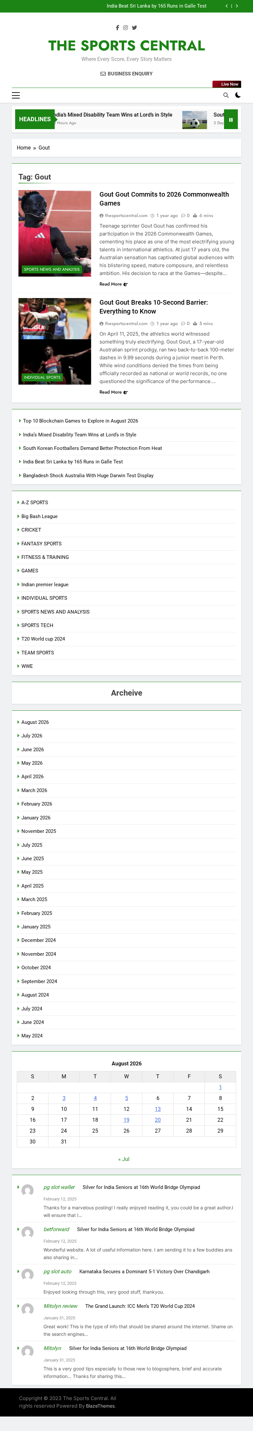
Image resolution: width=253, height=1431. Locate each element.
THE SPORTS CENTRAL (126, 45)
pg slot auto (57, 1271)
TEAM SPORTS (37, 653)
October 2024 (36, 968)
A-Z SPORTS (34, 503)
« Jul (123, 1159)
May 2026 (31, 763)
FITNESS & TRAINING (45, 557)
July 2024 (31, 1009)
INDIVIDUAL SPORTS (42, 377)
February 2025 (36, 913)
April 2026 (32, 777)
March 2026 (34, 790)
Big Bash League (39, 516)
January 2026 (35, 818)
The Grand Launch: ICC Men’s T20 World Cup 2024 (140, 1306)
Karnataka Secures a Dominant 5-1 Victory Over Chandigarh (144, 1272)
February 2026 (36, 804)
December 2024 (38, 940)
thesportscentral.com (126, 215)
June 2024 (32, 1022)
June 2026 (32, 750)
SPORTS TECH (37, 625)
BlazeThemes (100, 1406)
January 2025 (35, 927)
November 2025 (38, 831)
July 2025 (31, 845)
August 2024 (35, 995)
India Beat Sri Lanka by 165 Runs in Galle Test (157, 6)
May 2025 (31, 872)
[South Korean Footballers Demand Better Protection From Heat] (183, 123)
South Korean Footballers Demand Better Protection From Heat (92, 448)
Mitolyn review (60, 1306)
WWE (27, 666)
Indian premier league (45, 585)
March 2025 (34, 899)
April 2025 (32, 886)
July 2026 (31, 736)
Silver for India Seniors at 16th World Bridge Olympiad (141, 1187)
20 (158, 1120)
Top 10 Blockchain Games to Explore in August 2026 (80, 421)
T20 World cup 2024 (43, 639)
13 (158, 1109)
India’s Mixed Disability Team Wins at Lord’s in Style (100, 115)
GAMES (29, 571)
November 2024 (38, 954)
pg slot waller (58, 1187)
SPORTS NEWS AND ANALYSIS (52, 269)
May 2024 (31, 1036)
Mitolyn (52, 1348)
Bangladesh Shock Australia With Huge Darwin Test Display (88, 476)
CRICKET (31, 530)
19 (126, 1120)
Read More (110, 284)
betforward (56, 1229)
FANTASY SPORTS (41, 544)
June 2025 (32, 859)
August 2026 (35, 722)
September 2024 (39, 981)
